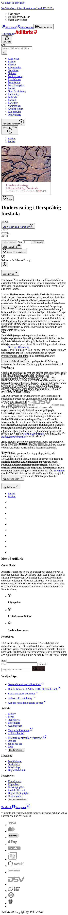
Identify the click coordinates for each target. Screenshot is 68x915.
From (4, 664)
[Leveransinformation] (4, 264)
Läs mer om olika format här (16, 227)
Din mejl (42, 667)
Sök (3, 44)
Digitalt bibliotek (16, 770)
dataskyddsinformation (13, 437)
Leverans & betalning (13, 361)
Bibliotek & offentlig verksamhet (25, 737)
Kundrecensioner (11, 479)
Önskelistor (14, 764)
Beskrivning (8, 274)
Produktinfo (8, 308)
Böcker (12, 496)
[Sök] (4, 52)
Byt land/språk (16, 750)
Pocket (11, 493)
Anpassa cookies (17, 799)
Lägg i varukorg (10, 247)
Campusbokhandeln (18, 730)
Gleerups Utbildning (18, 347)
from (3, 660)
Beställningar (15, 761)
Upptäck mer (9, 487)
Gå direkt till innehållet (13, 2)
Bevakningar (14, 767)
